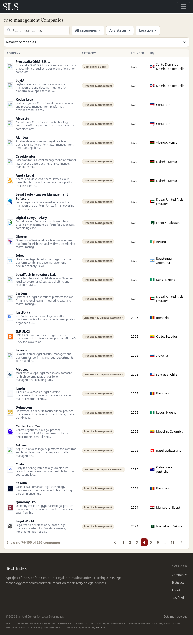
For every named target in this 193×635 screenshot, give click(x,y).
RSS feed (178, 598)
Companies (179, 574)
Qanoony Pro (26, 502)
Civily (20, 464)
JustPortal (23, 312)
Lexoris (21, 350)
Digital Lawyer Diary (31, 218)
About (176, 590)
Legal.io (101, 627)
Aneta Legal (25, 175)
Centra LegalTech (29, 426)
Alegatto (22, 118)
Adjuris (21, 445)
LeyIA (20, 81)
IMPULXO (23, 331)
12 (172, 542)
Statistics (178, 582)
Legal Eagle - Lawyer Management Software (42, 196)
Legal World (25, 521)
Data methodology (175, 616)
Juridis (21, 388)
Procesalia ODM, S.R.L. (33, 61)
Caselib (21, 483)
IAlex (20, 255)
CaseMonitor (26, 156)
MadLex (22, 369)
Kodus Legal (25, 99)
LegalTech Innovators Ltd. (36, 274)
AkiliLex (22, 137)
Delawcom (24, 407)
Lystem (21, 293)
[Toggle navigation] (183, 6)
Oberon (21, 236)
